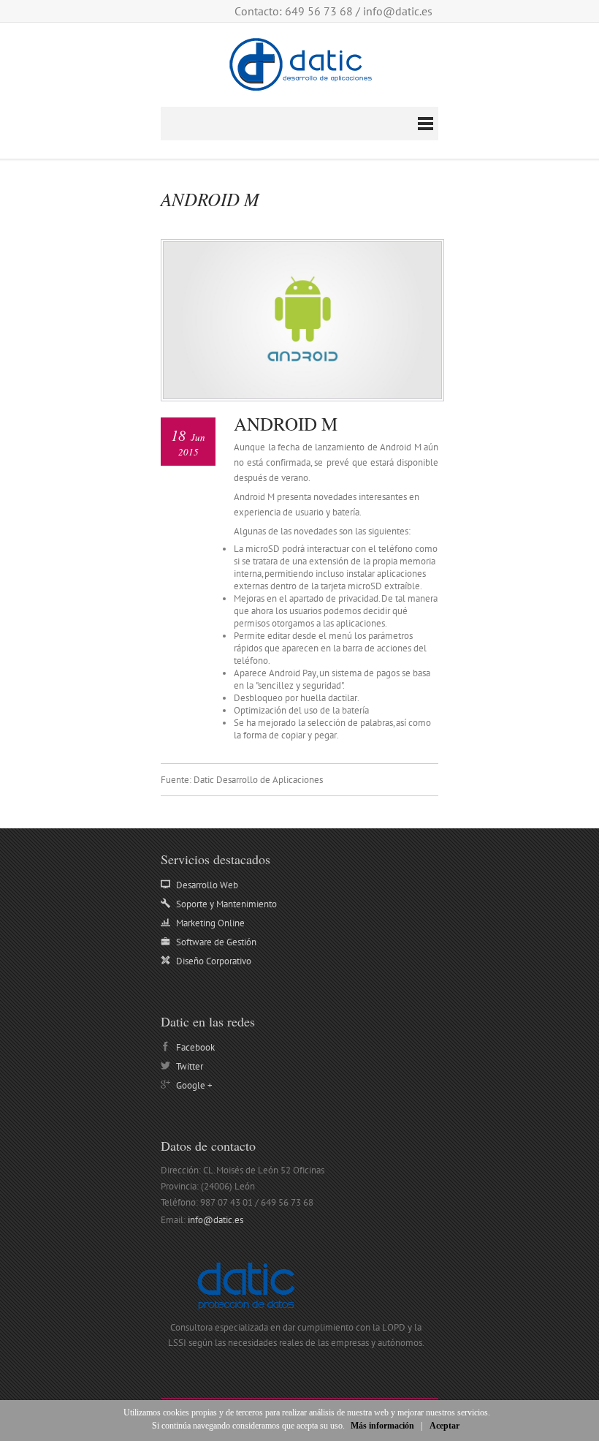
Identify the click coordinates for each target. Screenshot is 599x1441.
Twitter (189, 1066)
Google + (194, 1085)
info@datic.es (397, 11)
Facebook (195, 1047)
